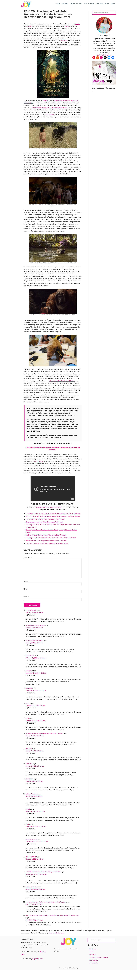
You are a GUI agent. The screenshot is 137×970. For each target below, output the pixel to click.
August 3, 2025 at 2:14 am (34, 751)
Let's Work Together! (104, 55)
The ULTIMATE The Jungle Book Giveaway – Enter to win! (45, 519)
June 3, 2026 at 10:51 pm (34, 643)
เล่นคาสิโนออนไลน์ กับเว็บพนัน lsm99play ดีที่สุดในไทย (43, 872)
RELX (27, 703)
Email (25, 589)
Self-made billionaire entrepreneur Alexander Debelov (44, 733)
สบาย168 (29, 748)
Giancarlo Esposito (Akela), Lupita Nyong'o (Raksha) (49, 107)
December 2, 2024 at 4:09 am (36, 826)
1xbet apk (29, 764)
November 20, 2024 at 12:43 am (37, 841)
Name (26, 581)
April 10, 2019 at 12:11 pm (34, 920)
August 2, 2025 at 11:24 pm (35, 766)
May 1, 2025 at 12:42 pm (34, 796)
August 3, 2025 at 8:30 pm (35, 736)
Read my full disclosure (56, 933)
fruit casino (29, 779)
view (27, 824)
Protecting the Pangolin (34, 447)
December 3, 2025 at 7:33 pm (36, 690)
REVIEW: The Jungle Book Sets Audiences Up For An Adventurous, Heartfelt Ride (53, 516)
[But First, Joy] (34, 4)
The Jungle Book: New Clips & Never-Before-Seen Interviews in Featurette (51, 538)
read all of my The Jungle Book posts (48, 507)
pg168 (28, 809)
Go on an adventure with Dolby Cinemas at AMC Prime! (44, 522)
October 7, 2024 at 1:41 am (35, 859)
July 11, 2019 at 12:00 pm (34, 904)
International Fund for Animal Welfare (62, 381)
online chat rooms (32, 839)
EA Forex (29, 671)
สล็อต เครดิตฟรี (31, 857)
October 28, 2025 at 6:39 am (35, 721)
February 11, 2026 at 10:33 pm (36, 658)
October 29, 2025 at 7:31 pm (35, 705)
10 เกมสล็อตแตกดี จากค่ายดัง (35, 625)
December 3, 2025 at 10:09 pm (36, 673)
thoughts (64, 40)
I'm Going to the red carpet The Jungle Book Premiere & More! (47, 543)
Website (26, 596)
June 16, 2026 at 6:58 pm (34, 628)
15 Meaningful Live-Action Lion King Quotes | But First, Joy (46, 902)
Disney (67, 26)
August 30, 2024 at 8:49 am (35, 889)
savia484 (29, 688)
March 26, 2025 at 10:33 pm (35, 811)
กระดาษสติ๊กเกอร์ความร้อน (34, 640)
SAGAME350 (30, 655)
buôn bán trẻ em (31, 887)
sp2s (27, 718)
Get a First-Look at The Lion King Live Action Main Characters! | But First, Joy (52, 915)
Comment (28, 557)
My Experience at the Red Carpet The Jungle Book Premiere (46, 535)
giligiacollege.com (32, 794)
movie (77, 24)
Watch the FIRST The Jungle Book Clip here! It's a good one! (46, 540)
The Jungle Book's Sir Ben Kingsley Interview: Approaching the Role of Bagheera (53, 513)
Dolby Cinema (38, 461)
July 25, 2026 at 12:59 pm (34, 612)
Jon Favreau (50, 114)
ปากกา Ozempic (31, 610)
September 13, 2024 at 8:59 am (36, 874)
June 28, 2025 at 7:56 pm (34, 781)
